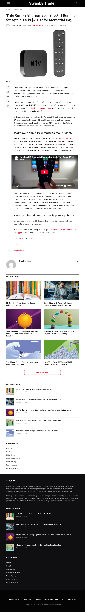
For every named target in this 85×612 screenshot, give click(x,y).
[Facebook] (8, 87)
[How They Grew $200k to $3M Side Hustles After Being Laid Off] (61, 349)
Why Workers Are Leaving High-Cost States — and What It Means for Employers (22, 333)
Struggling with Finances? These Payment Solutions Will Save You (58, 304)
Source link (19, 250)
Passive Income (38, 25)
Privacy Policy (15, 599)
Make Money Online (13, 458)
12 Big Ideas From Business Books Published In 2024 (20, 304)
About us (59, 599)
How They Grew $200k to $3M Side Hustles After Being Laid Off (58, 363)
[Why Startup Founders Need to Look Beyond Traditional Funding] (61, 319)
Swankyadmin (17, 25)
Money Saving (11, 461)
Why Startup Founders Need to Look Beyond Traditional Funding (59, 332)
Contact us (71, 599)
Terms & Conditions (44, 599)
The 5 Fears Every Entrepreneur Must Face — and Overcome (22, 363)
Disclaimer (28, 599)
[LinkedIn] (8, 96)
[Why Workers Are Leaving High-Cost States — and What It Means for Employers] (23, 319)
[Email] (8, 106)
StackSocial (19, 238)
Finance (9, 448)
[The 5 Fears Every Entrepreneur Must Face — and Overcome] (23, 349)
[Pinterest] (8, 101)
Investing (9, 452)
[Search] (77, 3)
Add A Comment (42, 372)
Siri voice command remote (40, 108)
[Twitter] (8, 92)
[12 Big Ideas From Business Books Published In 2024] (23, 290)
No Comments (51, 25)
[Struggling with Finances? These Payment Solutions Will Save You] (61, 290)
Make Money (10, 455)
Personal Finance (12, 468)
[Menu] (8, 3)
